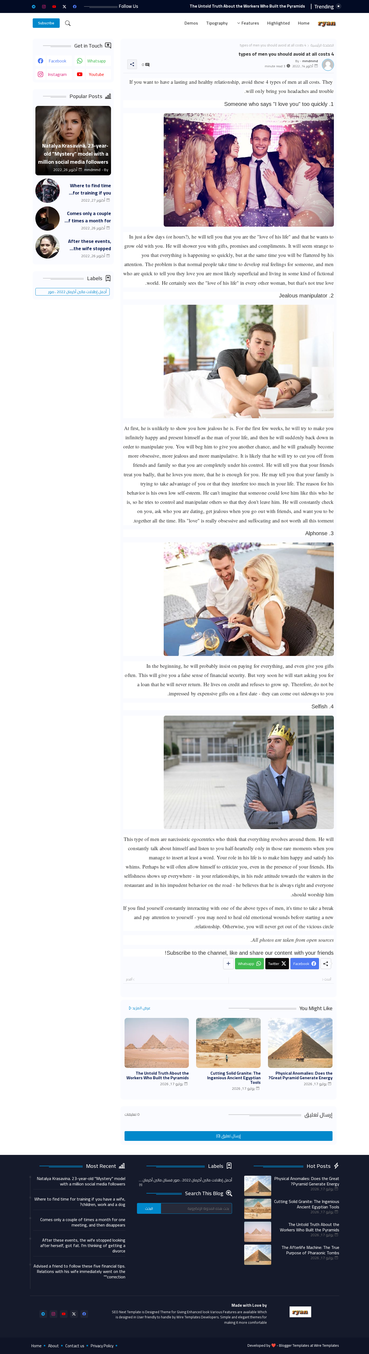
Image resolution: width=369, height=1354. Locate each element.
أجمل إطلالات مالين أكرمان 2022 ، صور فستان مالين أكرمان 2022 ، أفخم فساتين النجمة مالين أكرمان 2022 (76, 292)
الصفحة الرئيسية (322, 45)
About (53, 1346)
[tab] (304, 23)
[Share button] (228, 963)
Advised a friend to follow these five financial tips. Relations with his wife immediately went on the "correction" (79, 1271)
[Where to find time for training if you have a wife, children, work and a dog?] (47, 191)
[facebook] (75, 6)
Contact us (74, 1346)
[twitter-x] (64, 6)
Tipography (217, 23)
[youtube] (54, 6)
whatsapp (96, 61)
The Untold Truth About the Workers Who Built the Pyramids (247, 6)
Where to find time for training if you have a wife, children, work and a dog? (88, 189)
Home (304, 23)
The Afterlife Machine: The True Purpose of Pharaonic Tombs (310, 1250)
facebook (57, 61)
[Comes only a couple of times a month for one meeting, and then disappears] (47, 218)
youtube (96, 74)
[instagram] (44, 6)
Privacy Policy (102, 1346)
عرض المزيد (141, 1007)
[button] (67, 23)
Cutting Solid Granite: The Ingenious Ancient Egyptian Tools (234, 1078)
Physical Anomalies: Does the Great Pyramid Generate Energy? (301, 1075)
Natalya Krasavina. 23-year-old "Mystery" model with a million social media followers (81, 1181)
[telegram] (34, 6)
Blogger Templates (294, 1345)
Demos (191, 23)
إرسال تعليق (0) (228, 1136)
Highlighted (278, 23)
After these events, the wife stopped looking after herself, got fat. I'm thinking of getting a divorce (88, 244)
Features (250, 23)
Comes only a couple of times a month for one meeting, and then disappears (88, 217)
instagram (57, 74)
